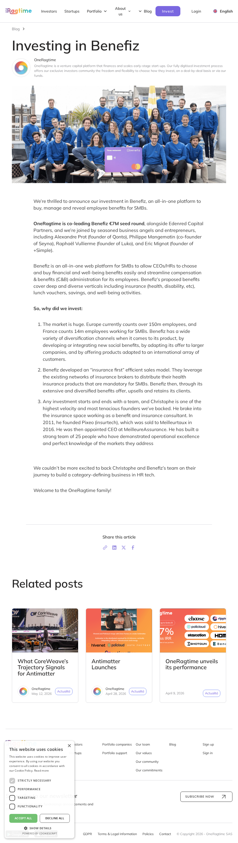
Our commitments (149, 770)
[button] (39, 828)
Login (196, 11)
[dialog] (39, 789)
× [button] (69, 746)
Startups (71, 11)
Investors (49, 11)
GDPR (87, 834)
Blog (172, 744)
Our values (144, 753)
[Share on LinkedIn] (114, 547)
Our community (147, 761)
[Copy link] (105, 547)
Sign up (208, 744)
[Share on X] (123, 547)
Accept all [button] (23, 818)
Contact (165, 834)
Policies (148, 834)
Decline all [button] (54, 818)
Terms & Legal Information (117, 834)
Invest (168, 11)
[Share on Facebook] (133, 547)
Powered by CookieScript (39, 833)
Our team (143, 744)
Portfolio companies (117, 744)
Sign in (208, 753)
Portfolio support (114, 753)
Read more (41, 771)
